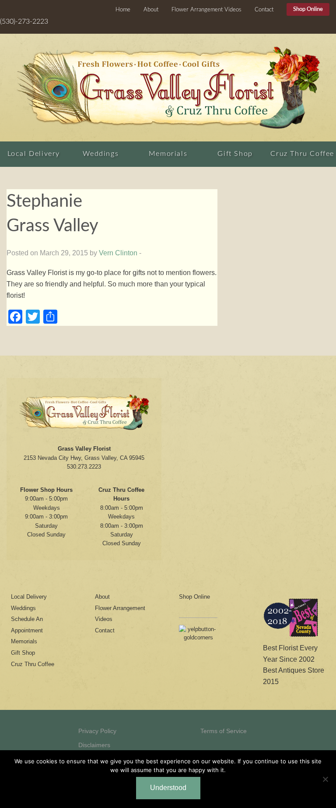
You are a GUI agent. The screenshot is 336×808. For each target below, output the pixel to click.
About (151, 10)
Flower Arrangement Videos (207, 10)
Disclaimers (94, 744)
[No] (325, 779)
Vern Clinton (118, 253)
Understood (168, 787)
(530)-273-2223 (24, 21)
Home (123, 10)
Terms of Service (223, 730)
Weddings (101, 153)
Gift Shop (234, 153)
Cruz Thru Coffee (302, 153)
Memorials (168, 153)
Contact (264, 10)
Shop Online (308, 9)
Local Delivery (33, 153)
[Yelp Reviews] (198, 636)
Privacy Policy (97, 730)
